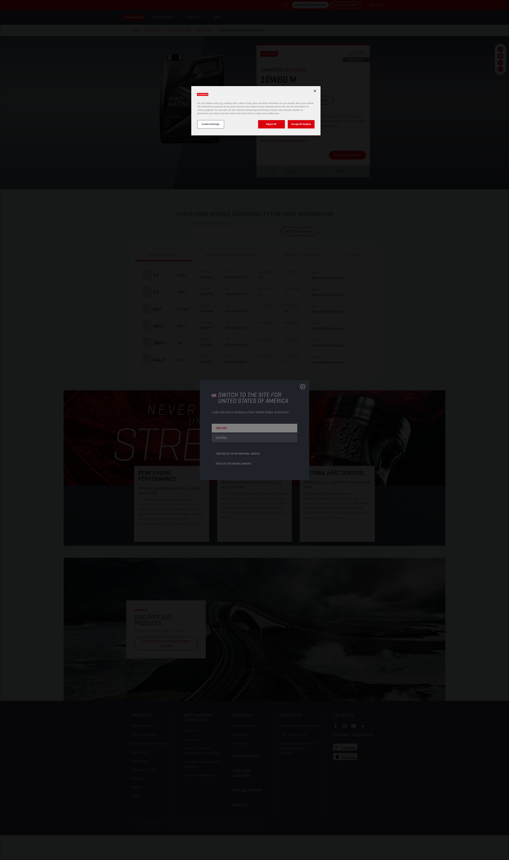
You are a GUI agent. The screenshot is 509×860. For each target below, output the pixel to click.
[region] (256, 110)
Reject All (271, 124)
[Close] (315, 90)
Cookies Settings (210, 124)
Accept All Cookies (301, 124)
